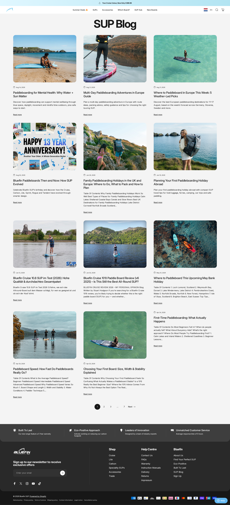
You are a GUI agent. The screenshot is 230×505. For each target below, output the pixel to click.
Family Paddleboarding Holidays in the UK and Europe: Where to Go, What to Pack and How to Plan (113, 184)
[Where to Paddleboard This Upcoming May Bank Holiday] (185, 244)
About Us (178, 455)
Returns (145, 476)
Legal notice (78, 500)
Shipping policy (52, 500)
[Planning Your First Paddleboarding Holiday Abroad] (185, 146)
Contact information (66, 500)
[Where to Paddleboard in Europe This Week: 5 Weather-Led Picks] (185, 58)
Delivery (145, 472)
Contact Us (146, 455)
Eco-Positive (180, 463)
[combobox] (206, 9)
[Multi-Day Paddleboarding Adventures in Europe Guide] (115, 58)
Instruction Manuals (151, 468)
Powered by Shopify (38, 496)
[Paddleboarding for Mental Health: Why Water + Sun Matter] (44, 58)
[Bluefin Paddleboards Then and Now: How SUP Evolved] (44, 146)
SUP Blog (178, 472)
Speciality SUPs (117, 468)
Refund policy (17, 500)
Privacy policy (28, 500)
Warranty (145, 463)
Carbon (112, 463)
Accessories (115, 472)
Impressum (146, 480)
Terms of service (40, 500)
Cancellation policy (90, 500)
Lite (111, 459)
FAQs (144, 459)
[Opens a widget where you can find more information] (221, 501)
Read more (17, 115)
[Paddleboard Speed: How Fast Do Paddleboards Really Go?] (44, 335)
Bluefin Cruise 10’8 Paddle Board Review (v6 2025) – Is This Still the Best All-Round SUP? (111, 279)
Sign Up (177, 476)
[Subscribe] (62, 473)
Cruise (112, 455)
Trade (112, 476)
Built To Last (180, 468)
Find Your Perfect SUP (185, 459)
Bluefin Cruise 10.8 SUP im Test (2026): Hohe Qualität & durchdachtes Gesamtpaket (41, 279)
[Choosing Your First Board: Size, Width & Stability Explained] (115, 335)
